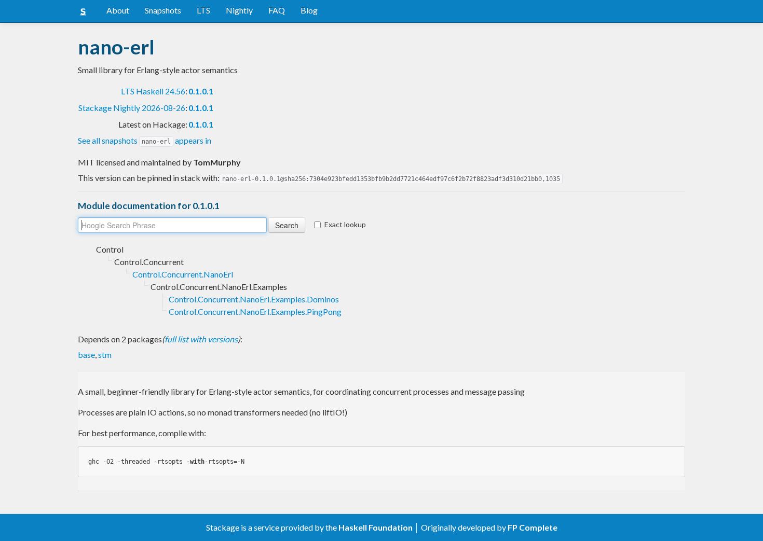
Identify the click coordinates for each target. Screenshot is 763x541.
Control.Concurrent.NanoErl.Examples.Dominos (254, 299)
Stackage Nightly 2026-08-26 (131, 108)
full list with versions (201, 339)
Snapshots (163, 10)
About (117, 10)
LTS (203, 10)
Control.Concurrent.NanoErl (182, 274)
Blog (309, 10)
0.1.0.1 (200, 91)
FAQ (276, 10)
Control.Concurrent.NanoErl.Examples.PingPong (255, 311)
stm (105, 354)
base (86, 354)
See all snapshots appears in (144, 140)
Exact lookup (345, 224)
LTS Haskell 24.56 (153, 91)
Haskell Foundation (375, 527)
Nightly (239, 10)
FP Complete (532, 527)
